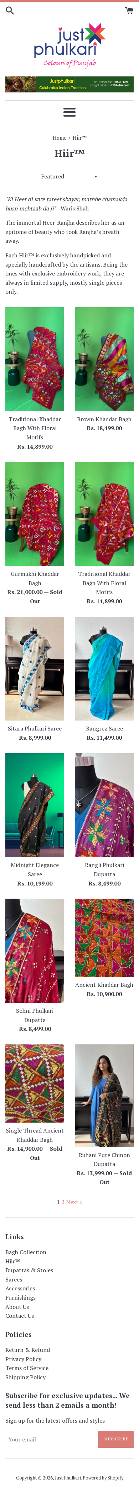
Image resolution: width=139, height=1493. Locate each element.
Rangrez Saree (104, 728)
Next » (74, 1202)
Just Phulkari (68, 1478)
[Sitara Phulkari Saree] (34, 669)
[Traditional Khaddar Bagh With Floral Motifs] (34, 359)
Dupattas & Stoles (29, 1270)
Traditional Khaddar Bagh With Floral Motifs (35, 428)
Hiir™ (13, 1261)
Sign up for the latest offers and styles (55, 1420)
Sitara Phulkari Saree (35, 728)
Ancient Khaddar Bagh (104, 985)
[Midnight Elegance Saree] (34, 805)
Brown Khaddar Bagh (104, 419)
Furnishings (20, 1297)
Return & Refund (27, 1350)
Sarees (13, 1279)
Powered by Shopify (103, 1478)
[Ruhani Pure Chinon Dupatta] (104, 1095)
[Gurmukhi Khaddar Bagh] (34, 514)
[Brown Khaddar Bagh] (104, 359)
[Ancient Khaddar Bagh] (104, 938)
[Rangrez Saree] (104, 669)
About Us (17, 1307)
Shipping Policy (25, 1377)
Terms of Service (26, 1368)
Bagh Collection (25, 1252)
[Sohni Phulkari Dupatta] (34, 951)
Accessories (20, 1288)
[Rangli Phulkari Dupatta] (104, 805)
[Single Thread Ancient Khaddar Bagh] (34, 1083)
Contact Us (19, 1316)
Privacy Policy (23, 1359)
